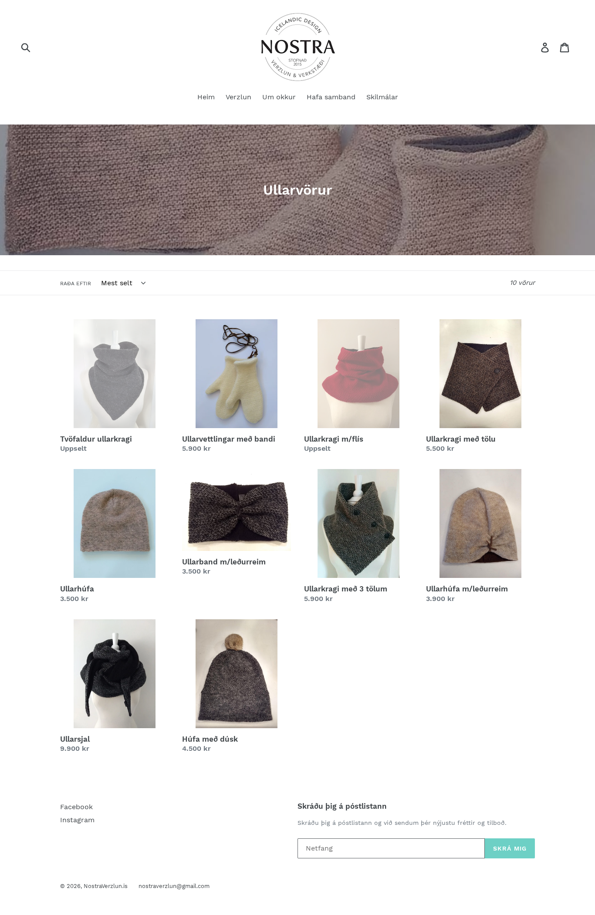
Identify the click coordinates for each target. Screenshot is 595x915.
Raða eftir (75, 283)
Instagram (77, 820)
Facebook (76, 807)
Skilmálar (382, 97)
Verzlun (238, 97)
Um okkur (279, 97)
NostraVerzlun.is (106, 886)
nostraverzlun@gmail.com (174, 886)
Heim (206, 97)
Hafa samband (331, 97)
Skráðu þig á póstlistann (342, 806)
